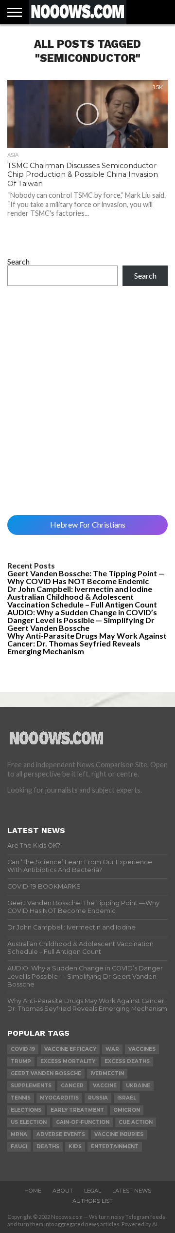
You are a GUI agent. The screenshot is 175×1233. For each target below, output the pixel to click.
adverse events (60, 1134)
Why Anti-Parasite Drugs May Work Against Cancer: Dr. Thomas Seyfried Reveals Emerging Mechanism (87, 643)
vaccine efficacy (70, 1049)
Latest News (131, 1190)
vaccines (142, 1049)
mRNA (19, 1134)
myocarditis (59, 1098)
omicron (126, 1110)
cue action (136, 1122)
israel (126, 1098)
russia (98, 1098)
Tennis (21, 1098)
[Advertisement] (87, 400)
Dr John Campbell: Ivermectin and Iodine (79, 588)
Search (18, 261)
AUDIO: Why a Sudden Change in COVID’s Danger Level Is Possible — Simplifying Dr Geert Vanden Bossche (82, 619)
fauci (19, 1146)
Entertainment (115, 1146)
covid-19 (23, 1049)
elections (26, 1110)
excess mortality (67, 1061)
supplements (31, 1085)
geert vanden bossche (46, 1073)
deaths (47, 1146)
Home (32, 1190)
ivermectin (107, 1073)
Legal (92, 1190)
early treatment (77, 1110)
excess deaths (127, 1061)
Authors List (92, 1200)
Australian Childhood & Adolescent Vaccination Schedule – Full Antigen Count (82, 600)
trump (21, 1061)
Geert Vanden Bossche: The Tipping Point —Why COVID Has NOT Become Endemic (86, 577)
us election (29, 1122)
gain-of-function (82, 1122)
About (62, 1190)
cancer (72, 1085)
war (112, 1049)
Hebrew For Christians (87, 524)
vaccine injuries (118, 1134)
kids (75, 1146)
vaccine (105, 1085)
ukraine (138, 1085)
